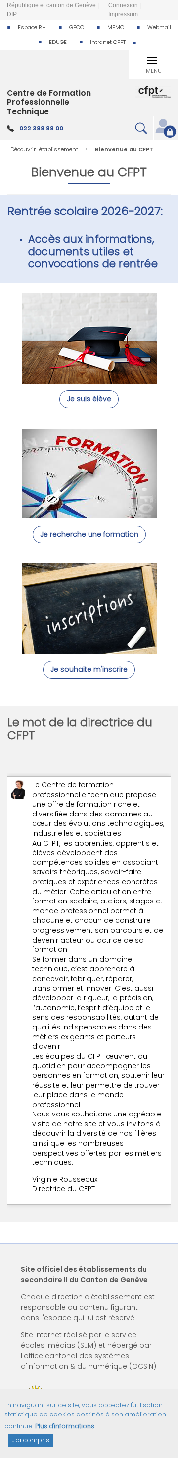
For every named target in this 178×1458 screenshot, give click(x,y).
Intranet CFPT (108, 42)
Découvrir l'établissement (44, 149)
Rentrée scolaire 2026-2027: (86, 211)
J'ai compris (30, 1440)
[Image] (89, 379)
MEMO (115, 27)
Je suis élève (89, 399)
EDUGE (58, 42)
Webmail (159, 27)
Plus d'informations (64, 1426)
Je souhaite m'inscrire (89, 669)
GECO (76, 27)
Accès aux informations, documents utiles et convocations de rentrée (93, 251)
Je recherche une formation (89, 534)
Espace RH (32, 27)
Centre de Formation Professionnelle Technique (49, 102)
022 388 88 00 (41, 128)
